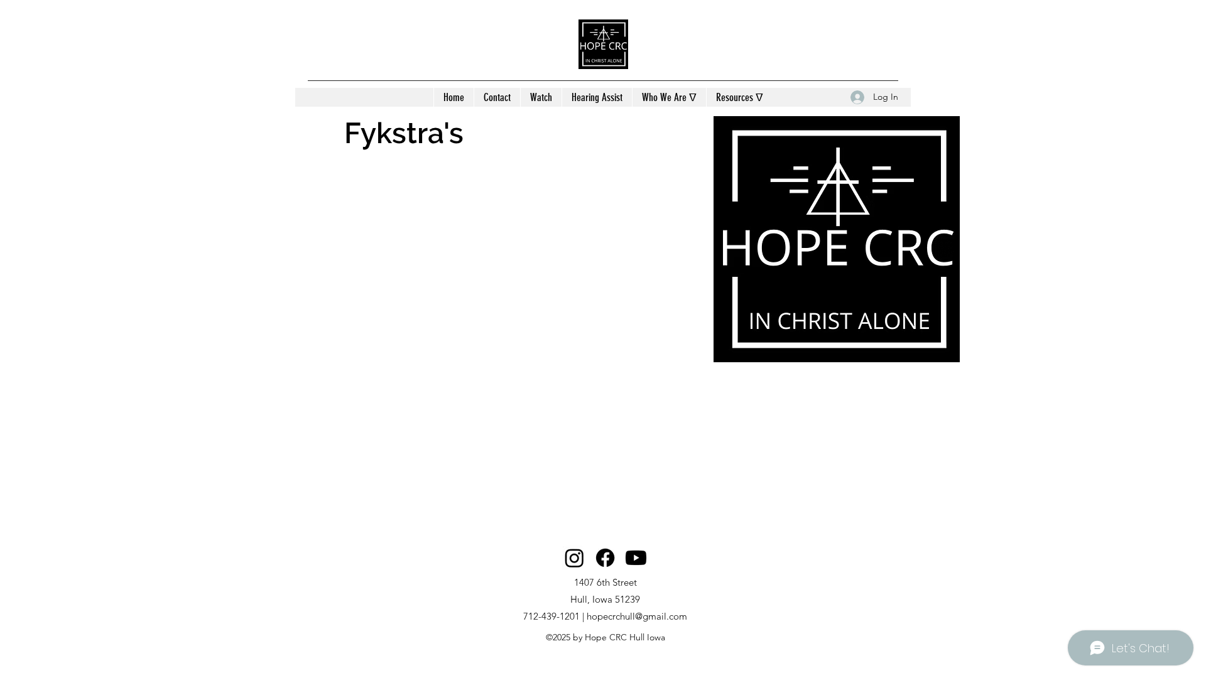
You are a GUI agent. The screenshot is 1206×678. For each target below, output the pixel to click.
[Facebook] (605, 558)
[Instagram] (574, 558)
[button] (669, 97)
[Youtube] (636, 558)
